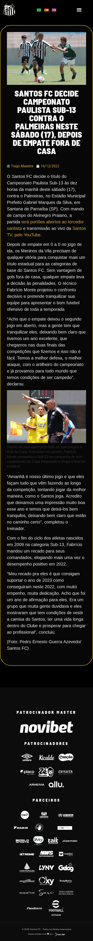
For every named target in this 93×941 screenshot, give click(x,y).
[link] (15, 9)
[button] (79, 10)
